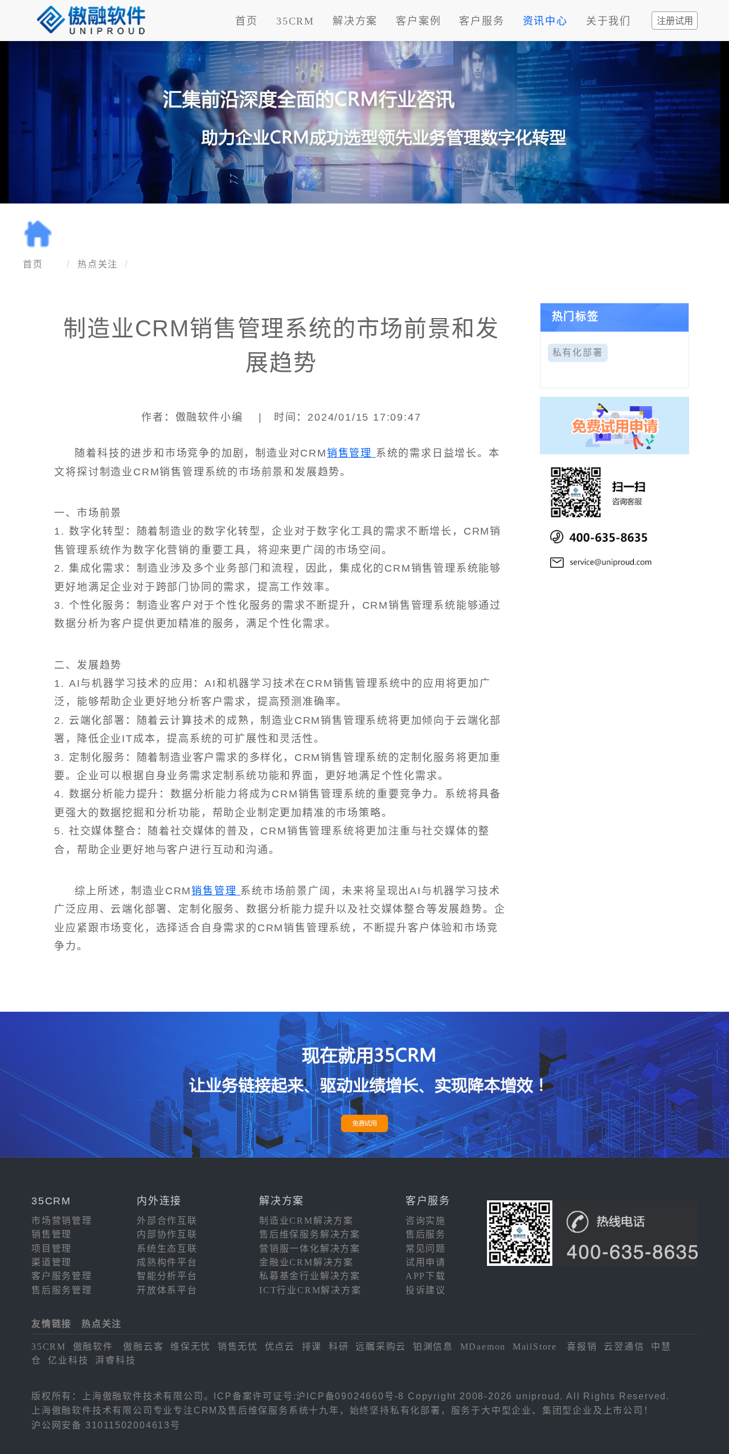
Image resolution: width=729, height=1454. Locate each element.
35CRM (295, 21)
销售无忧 (238, 1346)
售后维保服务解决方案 (310, 1234)
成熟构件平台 (167, 1262)
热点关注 (97, 264)
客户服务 (481, 21)
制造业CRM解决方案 (306, 1220)
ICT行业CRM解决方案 (310, 1290)
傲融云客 (143, 1346)
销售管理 (351, 453)
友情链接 (51, 1324)
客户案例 (418, 21)
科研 (339, 1346)
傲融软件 (93, 1346)
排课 (312, 1346)
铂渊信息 (433, 1346)
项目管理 (51, 1248)
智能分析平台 (167, 1276)
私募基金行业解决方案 (310, 1276)
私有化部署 (577, 352)
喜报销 (582, 1346)
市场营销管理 (61, 1220)
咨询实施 (426, 1220)
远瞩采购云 (380, 1346)
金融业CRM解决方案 (306, 1262)
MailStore (535, 1346)
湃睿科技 (115, 1360)
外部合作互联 (167, 1220)
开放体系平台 (167, 1290)
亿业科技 (68, 1360)
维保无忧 (190, 1346)
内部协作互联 (167, 1234)
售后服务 (426, 1234)
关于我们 (608, 21)
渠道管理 (51, 1262)
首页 (246, 21)
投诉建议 (426, 1290)
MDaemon (483, 1346)
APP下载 (426, 1276)
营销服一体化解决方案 (310, 1248)
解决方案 (355, 21)
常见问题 (426, 1248)
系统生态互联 (167, 1248)
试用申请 (426, 1262)
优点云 (280, 1346)
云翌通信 (624, 1346)
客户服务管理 (61, 1276)
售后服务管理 (61, 1290)
